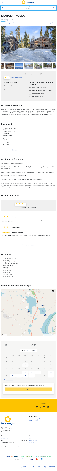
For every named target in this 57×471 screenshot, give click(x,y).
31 (12, 375)
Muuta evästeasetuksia (24, 467)
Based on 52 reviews (16, 77)
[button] (42, 305)
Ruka (20, 23)
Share (54, 23)
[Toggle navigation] (2, 2)
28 (38, 372)
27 (31, 372)
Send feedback (33, 440)
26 (25, 372)
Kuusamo (3, 23)
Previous (3, 44)
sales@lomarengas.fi (34, 419)
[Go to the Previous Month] (4, 350)
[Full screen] (53, 291)
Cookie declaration (44, 467)
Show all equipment (10, 150)
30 (51, 372)
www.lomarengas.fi (34, 420)
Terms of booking (31, 467)
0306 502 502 (4, 438)
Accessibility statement (52, 467)
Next (53, 44)
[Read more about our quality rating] (7, 21)
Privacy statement (38, 467)
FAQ (30, 438)
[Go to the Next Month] (52, 350)
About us (31, 442)
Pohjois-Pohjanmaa (12, 23)
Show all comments (28, 245)
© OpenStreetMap (49, 335)
